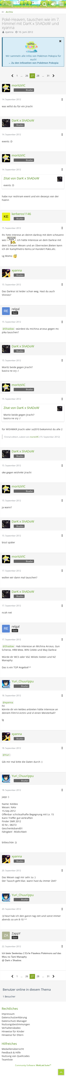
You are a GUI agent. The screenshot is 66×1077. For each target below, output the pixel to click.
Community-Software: (33, 1065)
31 (48, 75)
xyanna (9, 32)
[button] (61, 4)
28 (38, 75)
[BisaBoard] (7, 4)
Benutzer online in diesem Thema (27, 989)
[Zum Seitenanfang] (61, 1072)
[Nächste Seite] (53, 75)
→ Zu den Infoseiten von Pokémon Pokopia (33, 62)
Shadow (9, 328)
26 (26, 75)
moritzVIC (34, 436)
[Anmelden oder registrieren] (53, 4)
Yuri (7, 754)
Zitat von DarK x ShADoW (21, 178)
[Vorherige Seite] (12, 75)
